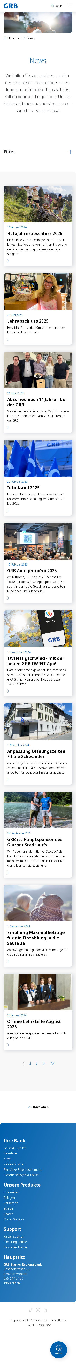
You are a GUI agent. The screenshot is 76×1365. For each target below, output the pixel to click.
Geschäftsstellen (15, 1148)
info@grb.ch (12, 1283)
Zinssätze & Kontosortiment (22, 1169)
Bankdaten (11, 1153)
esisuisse (44, 1325)
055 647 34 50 (14, 1278)
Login (58, 6)
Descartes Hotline (15, 1247)
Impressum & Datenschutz (29, 1320)
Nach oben (40, 1107)
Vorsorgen (11, 1203)
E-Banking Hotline (15, 1242)
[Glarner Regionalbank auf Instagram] (38, 1310)
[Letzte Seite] (51, 1063)
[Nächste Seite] (43, 1063)
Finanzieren (11, 1192)
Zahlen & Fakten (14, 1164)
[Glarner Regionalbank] (19, 5)
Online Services (14, 1219)
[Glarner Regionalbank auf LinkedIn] (45, 1310)
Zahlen (8, 1208)
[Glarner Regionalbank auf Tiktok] (31, 1310)
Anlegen (9, 1197)
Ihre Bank (15, 38)
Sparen (8, 1214)
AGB (31, 1325)
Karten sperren (14, 1236)
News (7, 1159)
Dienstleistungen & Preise (21, 1175)
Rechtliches (59, 1320)
